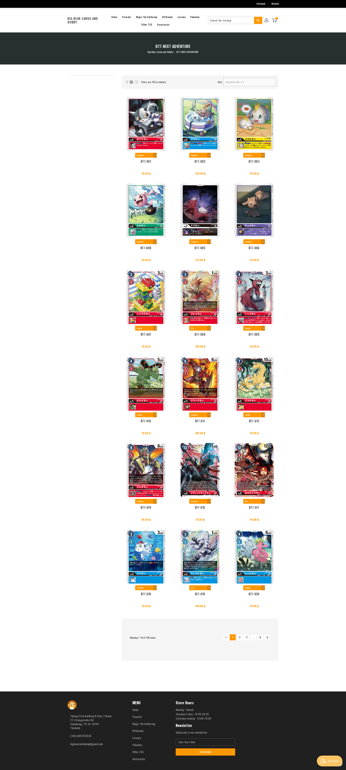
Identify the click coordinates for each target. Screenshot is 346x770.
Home (135, 710)
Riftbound (137, 731)
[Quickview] (125, 174)
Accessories (138, 759)
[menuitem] (114, 16)
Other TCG (138, 752)
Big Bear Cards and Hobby (83, 20)
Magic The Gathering (143, 724)
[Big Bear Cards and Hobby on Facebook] (62, 3)
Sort (220, 82)
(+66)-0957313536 (80, 736)
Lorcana (136, 738)
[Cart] (274, 20)
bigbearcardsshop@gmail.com (86, 744)
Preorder (137, 717)
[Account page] (266, 20)
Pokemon (137, 745)
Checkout (260, 3)
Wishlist (275, 3)
